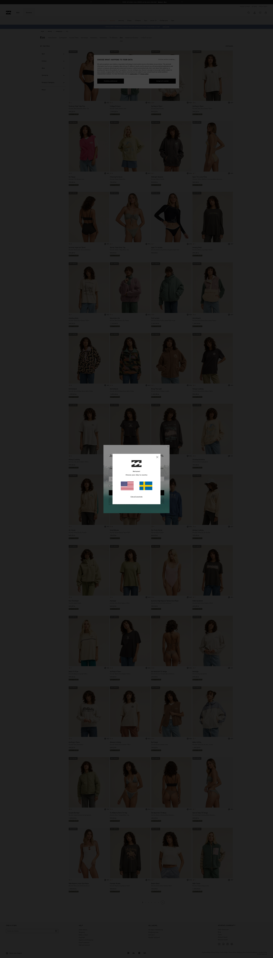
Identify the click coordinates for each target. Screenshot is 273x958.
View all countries (137, 497)
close (157, 457)
